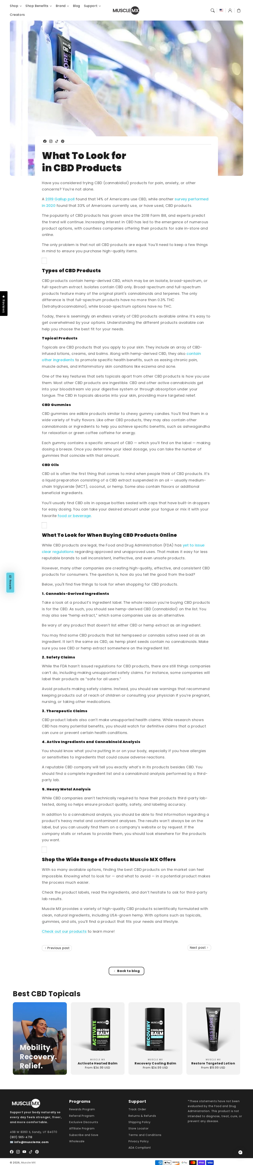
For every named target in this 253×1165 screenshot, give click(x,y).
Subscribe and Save (83, 1135)
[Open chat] (240, 1152)
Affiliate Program (81, 1128)
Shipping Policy (139, 1122)
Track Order (137, 1109)
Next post (198, 947)
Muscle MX (28, 1162)
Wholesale (76, 1141)
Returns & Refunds (142, 1116)
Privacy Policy (138, 1141)
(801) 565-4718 (21, 1137)
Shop (14, 6)
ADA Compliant (139, 1148)
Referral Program (81, 1116)
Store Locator (138, 1128)
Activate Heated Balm (98, 1063)
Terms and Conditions (144, 1135)
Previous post (58, 948)
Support (90, 6)
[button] (212, 10)
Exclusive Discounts (83, 1122)
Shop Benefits (36, 6)
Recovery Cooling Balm (155, 1063)
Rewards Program (82, 1109)
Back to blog (128, 971)
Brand (61, 6)
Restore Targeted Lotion (213, 1063)
